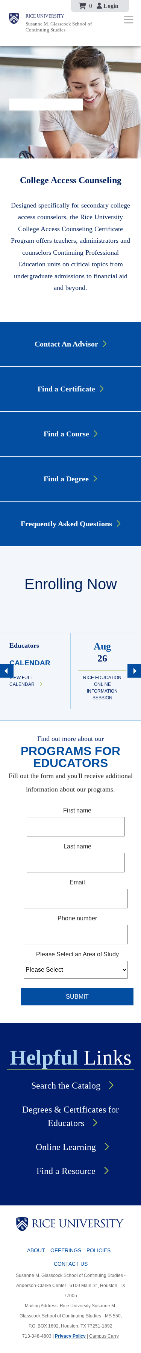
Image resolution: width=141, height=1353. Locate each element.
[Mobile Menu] (128, 19)
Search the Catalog (65, 1085)
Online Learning (66, 1147)
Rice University (45, 16)
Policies (98, 1250)
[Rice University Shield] (14, 23)
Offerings (65, 1250)
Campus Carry (104, 1336)
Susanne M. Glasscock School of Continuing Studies (59, 27)
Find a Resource (66, 1171)
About (36, 1250)
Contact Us (71, 1264)
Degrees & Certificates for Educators (70, 1116)
